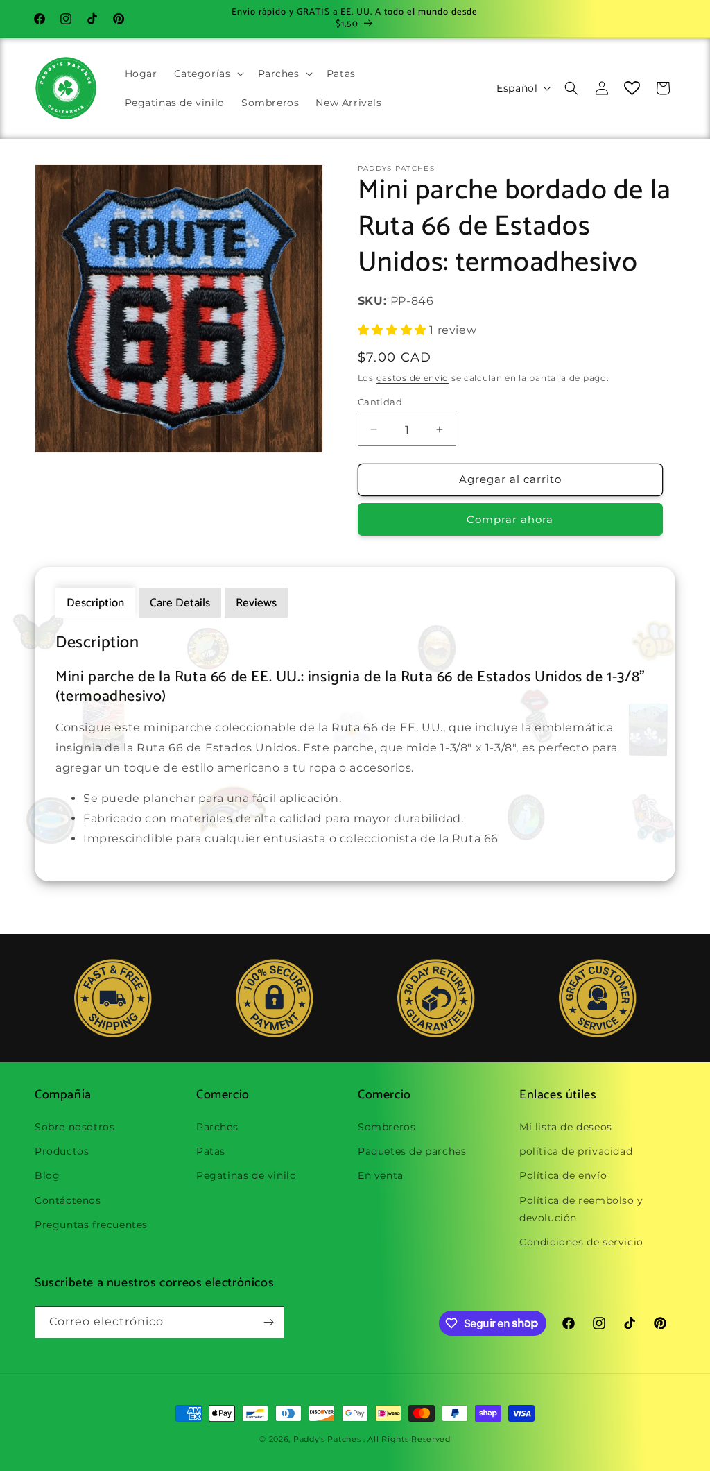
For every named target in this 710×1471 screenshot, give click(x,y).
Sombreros (386, 1127)
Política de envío (563, 1175)
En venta (381, 1175)
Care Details (180, 603)
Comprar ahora (510, 519)
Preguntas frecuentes (91, 1224)
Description (95, 603)
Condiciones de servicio (581, 1242)
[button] (208, 73)
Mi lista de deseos (565, 1127)
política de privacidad (575, 1151)
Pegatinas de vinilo (246, 1175)
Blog (47, 1175)
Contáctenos (68, 1200)
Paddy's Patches (327, 1439)
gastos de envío (412, 378)
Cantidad (380, 401)
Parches (217, 1127)
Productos (62, 1151)
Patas (210, 1151)
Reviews (256, 603)
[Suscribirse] (268, 1322)
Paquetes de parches (412, 1151)
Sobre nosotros (74, 1127)
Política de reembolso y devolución (581, 1209)
